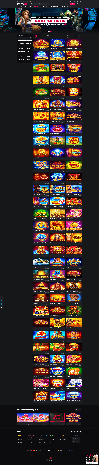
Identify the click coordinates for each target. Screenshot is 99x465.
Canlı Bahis (22, 6)
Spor (18, 6)
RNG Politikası (30, 443)
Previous (2, 19)
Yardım (79, 3)
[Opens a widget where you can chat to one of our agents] (92, 459)
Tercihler (79, 1)
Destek (51, 437)
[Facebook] (71, 432)
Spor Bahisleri (20, 437)
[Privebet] (20, 431)
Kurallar (29, 439)
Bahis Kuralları (41, 439)
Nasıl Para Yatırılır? (63, 439)
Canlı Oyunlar (55, 6)
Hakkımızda (30, 437)
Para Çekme (52, 440)
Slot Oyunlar (20, 440)
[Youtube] (80, 432)
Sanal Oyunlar (62, 6)
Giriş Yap (66, 3)
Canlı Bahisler (20, 439)
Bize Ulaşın (30, 442)
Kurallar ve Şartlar (42, 437)
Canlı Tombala (49, 6)
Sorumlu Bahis (41, 440)
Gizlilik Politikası (30, 440)
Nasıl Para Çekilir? (63, 440)
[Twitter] (74, 432)
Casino (38, 6)
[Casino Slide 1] (49, 21)
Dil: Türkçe (73, 1)
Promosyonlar (68, 6)
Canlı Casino (43, 6)
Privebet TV (32, 6)
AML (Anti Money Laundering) (44, 443)
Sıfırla (25, 40)
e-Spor (26, 6)
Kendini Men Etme (42, 442)
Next (96, 19)
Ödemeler (51, 442)
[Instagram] (77, 432)
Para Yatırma (52, 439)
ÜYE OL (72, 3)
